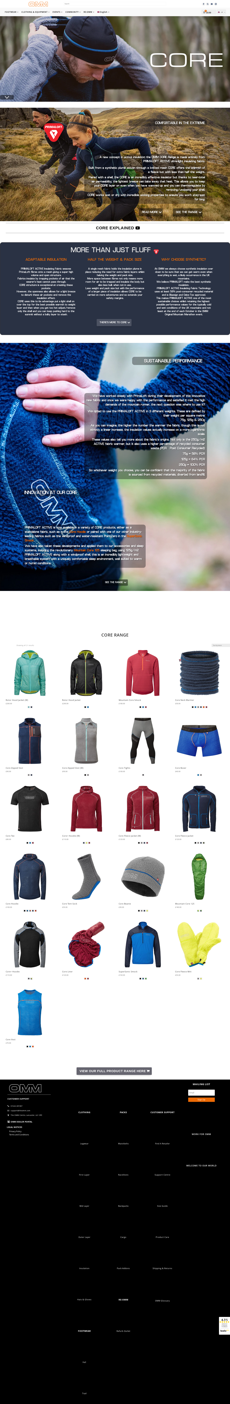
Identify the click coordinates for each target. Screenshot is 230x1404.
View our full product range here (113, 1071)
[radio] (29, 707)
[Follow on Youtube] (211, 4)
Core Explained (115, 228)
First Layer (84, 1174)
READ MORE (150, 212)
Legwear (84, 1143)
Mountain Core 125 (87, 550)
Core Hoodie (77, 531)
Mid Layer (84, 1206)
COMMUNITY (72, 12)
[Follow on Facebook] (203, 4)
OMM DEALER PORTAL (21, 1121)
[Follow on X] (207, 4)
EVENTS (56, 12)
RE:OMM (88, 12)
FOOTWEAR (10, 12)
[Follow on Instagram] (215, 4)
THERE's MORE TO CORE (113, 322)
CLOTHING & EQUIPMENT (34, 12)
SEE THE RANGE (187, 212)
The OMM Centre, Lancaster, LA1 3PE (26, 1115)
